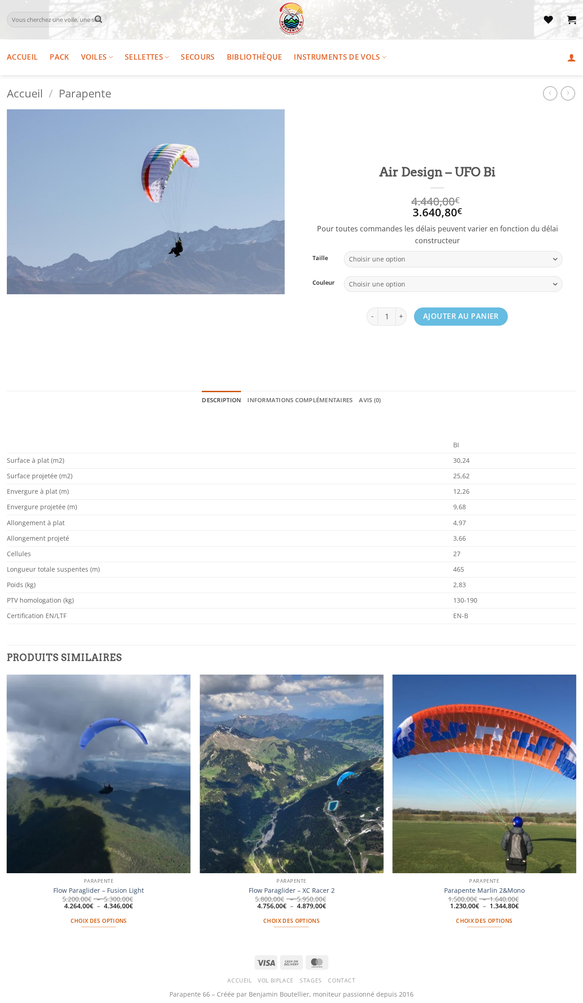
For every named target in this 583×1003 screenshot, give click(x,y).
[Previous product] (568, 93)
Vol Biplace (276, 980)
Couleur (323, 283)
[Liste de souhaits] (548, 20)
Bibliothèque (254, 57)
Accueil (22, 57)
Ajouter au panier (461, 316)
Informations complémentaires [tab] (300, 400)
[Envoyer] (99, 19)
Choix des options (99, 920)
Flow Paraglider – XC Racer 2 (292, 890)
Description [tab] (221, 400)
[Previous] (7, 809)
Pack (59, 57)
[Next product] (550, 93)
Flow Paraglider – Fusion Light (98, 890)
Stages (311, 980)
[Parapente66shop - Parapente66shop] (291, 19)
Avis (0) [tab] (370, 400)
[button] (571, 20)
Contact (341, 980)
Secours (198, 57)
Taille (320, 258)
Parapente (85, 93)
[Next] (576, 809)
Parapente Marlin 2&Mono (484, 890)
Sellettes (144, 57)
